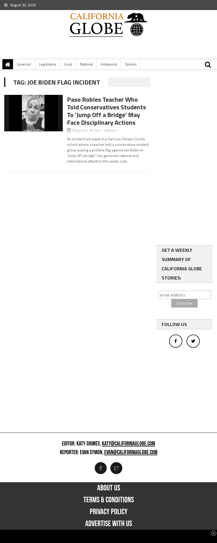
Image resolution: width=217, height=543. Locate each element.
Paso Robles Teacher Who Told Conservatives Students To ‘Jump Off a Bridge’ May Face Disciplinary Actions (106, 111)
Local (68, 64)
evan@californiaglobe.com (130, 452)
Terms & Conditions (108, 500)
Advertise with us (108, 523)
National (86, 64)
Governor (24, 64)
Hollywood (109, 64)
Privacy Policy (109, 512)
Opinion (131, 64)
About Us (108, 488)
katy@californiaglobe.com (128, 444)
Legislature (47, 64)
